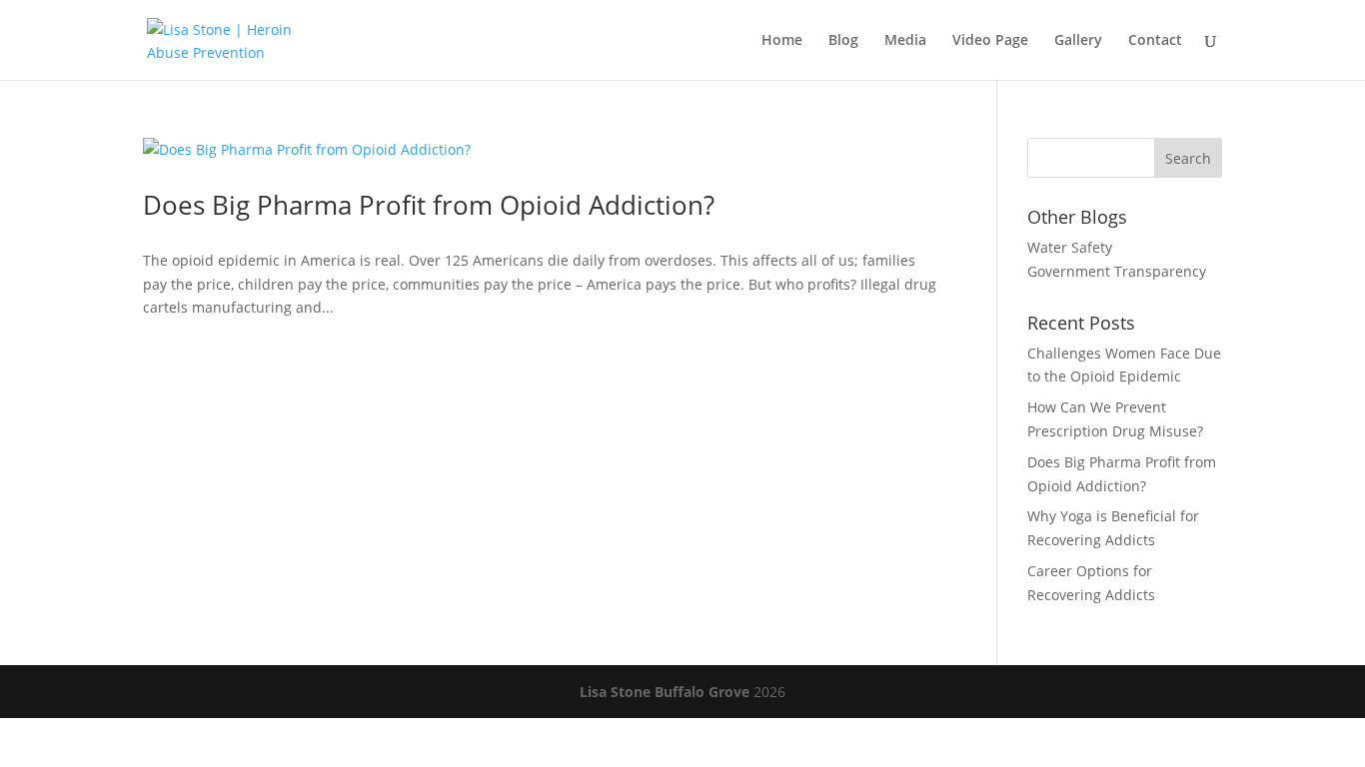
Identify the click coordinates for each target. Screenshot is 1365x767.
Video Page (990, 41)
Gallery (1078, 41)
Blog (843, 41)
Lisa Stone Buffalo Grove (664, 691)
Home (781, 41)
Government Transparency (1116, 271)
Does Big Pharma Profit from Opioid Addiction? (428, 205)
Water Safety (1069, 247)
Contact (1155, 41)
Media (905, 41)
